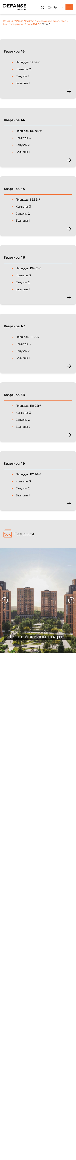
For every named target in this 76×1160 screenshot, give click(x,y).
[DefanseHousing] (14, 7)
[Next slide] (71, 600)
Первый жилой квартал (51, 21)
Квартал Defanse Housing (18, 21)
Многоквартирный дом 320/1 (20, 24)
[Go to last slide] (5, 600)
